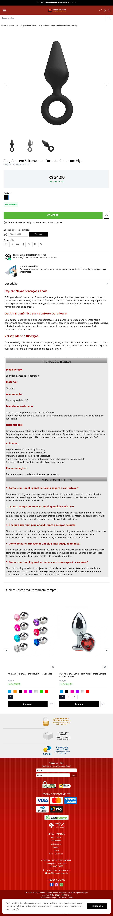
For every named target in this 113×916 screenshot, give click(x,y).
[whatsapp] (61, 884)
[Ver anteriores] (7, 651)
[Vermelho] (46, 691)
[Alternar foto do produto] (53, 667)
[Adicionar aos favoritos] (51, 704)
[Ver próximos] (106, 651)
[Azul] (10, 691)
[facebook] (51, 884)
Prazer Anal (13, 26)
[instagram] (56, 884)
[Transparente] (36, 691)
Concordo (97, 906)
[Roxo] (31, 691)
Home (3, 26)
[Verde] (41, 691)
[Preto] (20, 691)
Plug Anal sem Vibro (28, 26)
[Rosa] (25, 691)
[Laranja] (15, 691)
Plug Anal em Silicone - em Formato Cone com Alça (58, 26)
